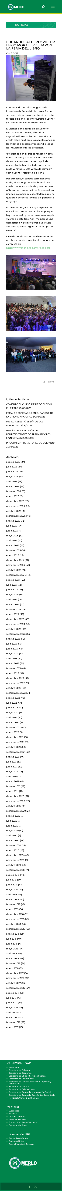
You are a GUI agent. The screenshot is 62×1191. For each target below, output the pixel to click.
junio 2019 (11, 884)
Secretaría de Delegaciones (21, 1089)
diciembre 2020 (15, 796)
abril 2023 (11, 658)
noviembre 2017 (15, 978)
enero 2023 (12, 673)
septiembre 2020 (16, 810)
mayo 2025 (12, 535)
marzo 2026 (12, 486)
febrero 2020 (13, 845)
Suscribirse (14, 1111)
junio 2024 (12, 589)
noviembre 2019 (15, 860)
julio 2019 (11, 879)
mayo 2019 (12, 889)
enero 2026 (12, 496)
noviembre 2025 (15, 506)
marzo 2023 (12, 663)
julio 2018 (11, 938)
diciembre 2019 (15, 855)
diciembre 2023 (15, 619)
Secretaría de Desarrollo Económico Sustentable (32, 1095)
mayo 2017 (12, 1007)
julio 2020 (11, 820)
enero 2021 (12, 791)
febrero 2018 (13, 963)
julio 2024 (11, 584)
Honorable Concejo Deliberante (24, 1098)
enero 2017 (12, 1027)
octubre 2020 (13, 805)
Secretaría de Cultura (19, 1086)
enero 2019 (12, 909)
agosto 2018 (13, 933)
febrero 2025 (13, 550)
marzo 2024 (12, 604)
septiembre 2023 (16, 634)
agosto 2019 (13, 874)
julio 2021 (11, 761)
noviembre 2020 (15, 801)
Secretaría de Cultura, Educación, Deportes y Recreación (30, 1082)
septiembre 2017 (15, 987)
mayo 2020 (12, 830)
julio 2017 (11, 997)
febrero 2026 (13, 491)
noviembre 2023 (15, 624)
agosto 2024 (13, 579)
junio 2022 (12, 707)
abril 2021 (11, 776)
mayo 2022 (12, 712)
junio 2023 (12, 648)
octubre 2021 (13, 747)
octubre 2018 (13, 924)
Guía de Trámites (17, 1116)
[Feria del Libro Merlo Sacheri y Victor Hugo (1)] (31, 372)
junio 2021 (11, 766)
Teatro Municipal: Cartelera (21, 1144)
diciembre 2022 (15, 678)
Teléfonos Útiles (16, 1141)
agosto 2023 (13, 638)
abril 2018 (11, 953)
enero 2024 (12, 614)
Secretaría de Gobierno (20, 1070)
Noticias (13, 1113)
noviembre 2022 (15, 683)
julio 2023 (11, 643)
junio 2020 (12, 825)
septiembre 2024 (16, 574)
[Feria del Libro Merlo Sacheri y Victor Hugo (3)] (31, 289)
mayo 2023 (12, 653)
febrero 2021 (13, 786)
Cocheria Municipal (18, 1125)
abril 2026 (11, 481)
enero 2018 (12, 968)
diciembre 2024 (15, 560)
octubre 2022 (13, 688)
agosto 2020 (13, 815)
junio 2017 (11, 1002)
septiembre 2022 (16, 692)
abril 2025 (11, 540)
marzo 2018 (12, 958)
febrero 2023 (13, 668)
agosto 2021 (12, 756)
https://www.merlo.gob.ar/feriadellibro (28, 247)
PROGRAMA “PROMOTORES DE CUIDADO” (30, 442)
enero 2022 (12, 732)
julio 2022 (11, 702)
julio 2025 (11, 525)
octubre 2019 (13, 865)
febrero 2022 (13, 727)
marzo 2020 (12, 840)
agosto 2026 (13, 461)
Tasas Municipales (17, 1119)
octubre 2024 (13, 570)
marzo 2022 (12, 722)
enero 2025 (12, 555)
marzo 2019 (12, 899)
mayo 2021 (12, 771)
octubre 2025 (13, 511)
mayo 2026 (12, 476)
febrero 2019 (13, 904)
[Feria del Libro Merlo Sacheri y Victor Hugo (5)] (31, 331)
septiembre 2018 (15, 928)
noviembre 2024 (15, 565)
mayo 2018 (12, 948)
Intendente (14, 1067)
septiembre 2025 (16, 515)
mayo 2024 (12, 594)
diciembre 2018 (15, 914)
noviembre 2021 (15, 742)
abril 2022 (11, 717)
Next (51, 381)
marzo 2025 (12, 545)
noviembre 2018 (15, 919)
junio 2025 (12, 530)
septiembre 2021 (15, 752)
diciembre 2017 (15, 973)
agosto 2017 (12, 992)
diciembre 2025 (15, 501)
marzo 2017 (12, 1017)
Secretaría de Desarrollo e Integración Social (30, 1092)
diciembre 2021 (15, 737)
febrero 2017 (13, 1022)
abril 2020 (11, 835)
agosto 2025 (13, 520)
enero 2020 (12, 850)
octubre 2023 (13, 629)
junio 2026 (12, 471)
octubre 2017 (13, 983)
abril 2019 (11, 894)
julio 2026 (11, 466)
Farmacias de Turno (18, 1138)
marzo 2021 (12, 781)
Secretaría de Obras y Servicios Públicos (27, 1076)
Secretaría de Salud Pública (21, 1078)
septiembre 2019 (15, 870)
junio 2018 (11, 943)
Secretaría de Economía (20, 1073)
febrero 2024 (13, 609)
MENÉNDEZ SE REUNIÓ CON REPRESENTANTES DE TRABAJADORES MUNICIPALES (28, 434)
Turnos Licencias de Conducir (23, 1122)
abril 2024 (11, 599)
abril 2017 (11, 1012)
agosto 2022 (13, 697)
